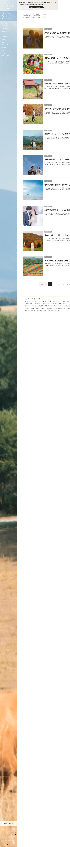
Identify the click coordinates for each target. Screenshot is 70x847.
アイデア (35, 301)
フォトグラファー (56, 303)
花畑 (50, 301)
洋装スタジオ (49, 308)
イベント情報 (43, 301)
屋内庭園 (40, 306)
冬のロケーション (29, 308)
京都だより (67, 306)
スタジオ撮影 (28, 303)
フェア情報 (37, 303)
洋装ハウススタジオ (60, 308)
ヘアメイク (66, 303)
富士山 (42, 308)
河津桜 (47, 306)
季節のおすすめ (58, 306)
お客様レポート (57, 301)
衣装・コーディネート (30, 306)
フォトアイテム (46, 303)
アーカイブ (28, 301)
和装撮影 (51, 310)
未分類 (57, 310)
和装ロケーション (41, 310)
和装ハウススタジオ (30, 310)
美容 (37, 308)
